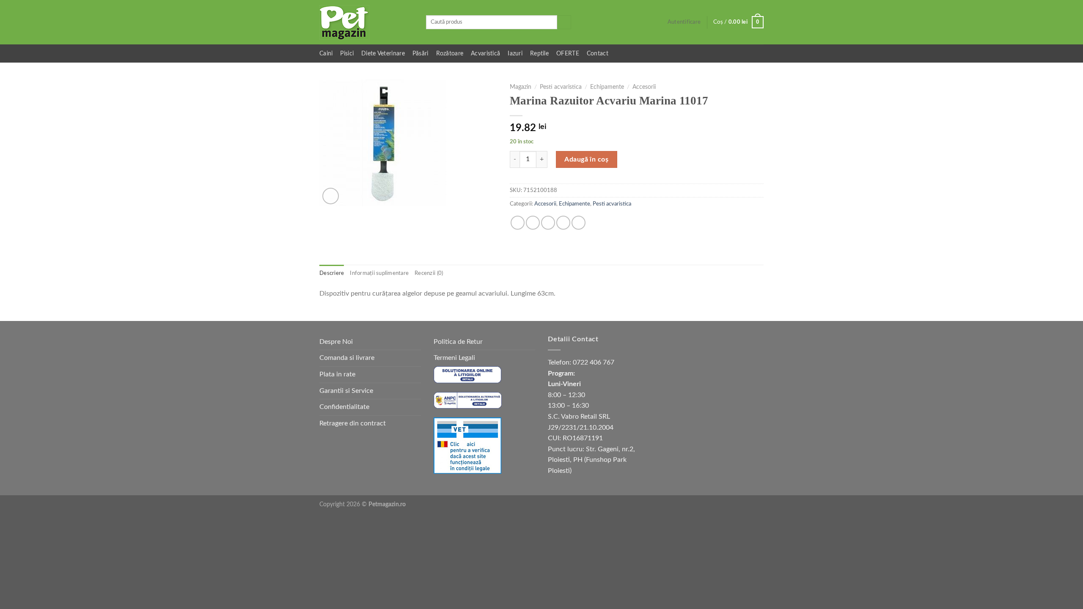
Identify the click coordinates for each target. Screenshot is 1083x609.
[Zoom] (330, 196)
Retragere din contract (352, 423)
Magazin (520, 87)
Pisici (347, 53)
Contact (597, 53)
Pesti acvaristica (561, 87)
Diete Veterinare (383, 53)
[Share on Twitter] (533, 223)
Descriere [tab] (331, 273)
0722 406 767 (593, 362)
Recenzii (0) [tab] (429, 273)
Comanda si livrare (346, 357)
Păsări (420, 53)
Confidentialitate (344, 406)
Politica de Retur (458, 341)
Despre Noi (336, 341)
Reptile (539, 53)
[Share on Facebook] (518, 223)
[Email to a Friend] (548, 223)
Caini (326, 53)
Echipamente (607, 87)
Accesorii (644, 87)
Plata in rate (337, 374)
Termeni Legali (454, 357)
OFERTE (567, 53)
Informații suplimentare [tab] (379, 273)
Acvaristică (485, 53)
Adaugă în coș (586, 159)
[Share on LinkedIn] (578, 223)
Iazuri (515, 53)
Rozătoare (450, 53)
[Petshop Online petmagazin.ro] (366, 22)
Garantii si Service (346, 390)
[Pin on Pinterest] (563, 223)
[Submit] (564, 22)
